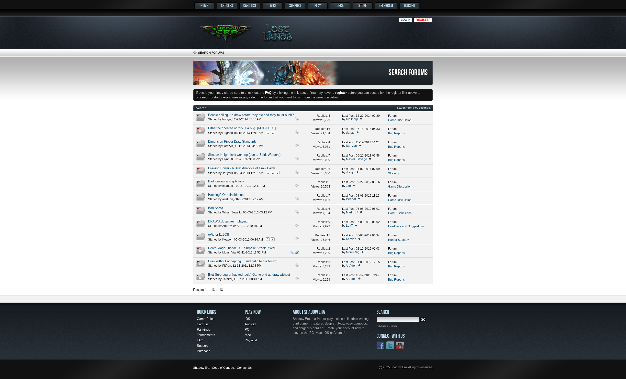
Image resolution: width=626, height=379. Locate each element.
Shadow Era (201, 367)
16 (328, 129)
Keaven (227, 239)
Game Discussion (400, 120)
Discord (409, 5)
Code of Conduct (223, 367)
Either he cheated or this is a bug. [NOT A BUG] (242, 128)
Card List (249, 5)
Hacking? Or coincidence (226, 195)
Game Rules (205, 319)
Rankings (203, 329)
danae (350, 132)
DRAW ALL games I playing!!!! (229, 221)
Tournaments (206, 335)
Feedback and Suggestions (406, 226)
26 (328, 169)
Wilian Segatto (232, 212)
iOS (247, 319)
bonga (226, 119)
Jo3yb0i (227, 173)
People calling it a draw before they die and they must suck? (251, 115)
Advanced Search (387, 326)
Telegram (386, 5)
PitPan (226, 265)
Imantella (228, 186)
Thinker (227, 279)
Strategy (393, 173)
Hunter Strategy (398, 240)
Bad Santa (215, 208)
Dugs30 (227, 133)
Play (317, 5)
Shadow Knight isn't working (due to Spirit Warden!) (244, 155)
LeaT (349, 225)
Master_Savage (356, 159)
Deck (340, 5)
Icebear (351, 199)
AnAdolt (351, 265)
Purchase (203, 351)
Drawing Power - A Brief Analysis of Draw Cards (241, 168)
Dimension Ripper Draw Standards (232, 141)
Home (204, 5)
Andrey (227, 226)
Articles (227, 5)
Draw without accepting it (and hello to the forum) (242, 261)
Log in (406, 19)
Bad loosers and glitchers (226, 181)
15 (328, 235)
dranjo (350, 172)
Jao (348, 186)
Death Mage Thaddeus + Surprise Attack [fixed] (242, 248)
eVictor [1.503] (218, 234)
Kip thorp (352, 119)
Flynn (226, 159)
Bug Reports (396, 133)
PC (247, 329)
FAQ (200, 340)
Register (423, 19)
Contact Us (244, 367)
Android (250, 324)
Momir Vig (229, 252)
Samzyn (227, 146)
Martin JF (352, 212)
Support (295, 5)
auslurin (227, 199)
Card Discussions (400, 213)
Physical (251, 340)
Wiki (273, 5)
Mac (248, 335)
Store (362, 5)
